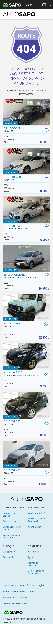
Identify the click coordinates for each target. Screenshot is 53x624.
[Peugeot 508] (26, 161)
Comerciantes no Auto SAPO (36, 572)
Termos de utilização (33, 564)
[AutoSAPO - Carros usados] (19, 14)
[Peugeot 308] (26, 405)
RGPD (32, 592)
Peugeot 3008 (16, 227)
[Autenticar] (44, 5)
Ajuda (30, 557)
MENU (29, 5)
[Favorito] (46, 129)
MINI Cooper (12, 129)
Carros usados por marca (12, 528)
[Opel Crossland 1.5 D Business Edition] (26, 258)
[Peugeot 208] (26, 454)
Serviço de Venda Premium (36, 520)
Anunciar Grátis (35, 527)
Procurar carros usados (10, 514)
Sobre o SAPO (9, 585)
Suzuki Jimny (12, 325)
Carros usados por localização (12, 536)
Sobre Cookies (10, 598)
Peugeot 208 (12, 471)
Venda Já (8, 552)
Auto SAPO (33, 552)
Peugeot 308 (12, 422)
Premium (7, 557)
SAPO (13, 612)
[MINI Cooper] (26, 112)
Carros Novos (9, 521)
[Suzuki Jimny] (26, 307)
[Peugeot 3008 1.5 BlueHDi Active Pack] (26, 356)
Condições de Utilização (32, 585)
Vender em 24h (35, 513)
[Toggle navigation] (47, 14)
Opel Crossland (20, 276)
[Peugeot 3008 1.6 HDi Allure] (26, 209)
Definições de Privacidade (15, 604)
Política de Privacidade (14, 592)
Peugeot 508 (12, 178)
